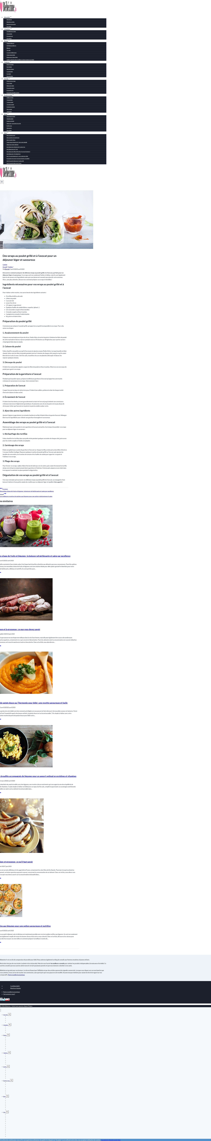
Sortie (4, 1066)
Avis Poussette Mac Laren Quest (14, 163)
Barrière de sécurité (11, 24)
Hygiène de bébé (10, 121)
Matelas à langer (10, 69)
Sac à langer (9, 67)
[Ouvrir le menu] (2, 182)
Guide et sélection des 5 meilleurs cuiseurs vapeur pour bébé (20, 59)
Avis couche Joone (11, 135)
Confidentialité (15, 986)
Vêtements (9, 128)
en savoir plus (116, 1140)
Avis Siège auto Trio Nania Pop (13, 154)
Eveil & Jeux (9, 125)
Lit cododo (9, 38)
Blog (4, 1096)
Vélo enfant (9, 109)
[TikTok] (4, 1000)
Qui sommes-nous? (9, 994)
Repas (5, 1035)
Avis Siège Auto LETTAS (12, 149)
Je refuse (109, 1140)
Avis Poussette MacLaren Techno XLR (15, 161)
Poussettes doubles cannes (13, 92)
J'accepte (104, 1140)
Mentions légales (15, 988)
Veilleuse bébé (10, 97)
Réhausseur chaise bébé (12, 57)
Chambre (5, 1025)
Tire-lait (8, 50)
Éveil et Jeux (6, 1080)
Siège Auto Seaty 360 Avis (12, 144)
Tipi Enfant (9, 111)
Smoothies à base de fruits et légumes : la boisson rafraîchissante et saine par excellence (27, 490)
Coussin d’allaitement (11, 52)
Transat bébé (10, 100)
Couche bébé (10, 71)
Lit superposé (10, 36)
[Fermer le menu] (0, 1010)
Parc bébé (9, 26)
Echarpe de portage (11, 81)
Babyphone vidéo (11, 22)
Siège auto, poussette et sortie (14, 123)
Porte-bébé (9, 83)
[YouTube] (6, 1000)
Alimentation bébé (11, 116)
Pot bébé (9, 74)
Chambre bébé (10, 118)
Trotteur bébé (10, 102)
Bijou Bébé (9, 130)
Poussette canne (10, 88)
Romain (7, 269)
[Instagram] (1, 1000)
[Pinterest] (9, 1000)
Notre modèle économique (16, 975)
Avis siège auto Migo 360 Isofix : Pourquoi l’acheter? (18, 151)
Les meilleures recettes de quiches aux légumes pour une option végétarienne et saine (26, 495)
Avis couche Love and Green (13, 137)
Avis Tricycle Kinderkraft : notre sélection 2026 (17, 156)
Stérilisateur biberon (11, 45)
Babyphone (9, 19)
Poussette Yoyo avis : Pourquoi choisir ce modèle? (18, 158)
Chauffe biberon (10, 43)
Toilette (5, 1053)
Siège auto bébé (10, 85)
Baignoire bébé (10, 64)
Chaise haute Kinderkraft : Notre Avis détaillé (17, 142)
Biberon (8, 48)
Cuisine (5, 265)
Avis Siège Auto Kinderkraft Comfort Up (16, 147)
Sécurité (5, 1014)
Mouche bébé (10, 76)
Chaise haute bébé (11, 55)
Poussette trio (10, 90)
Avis (4, 1112)
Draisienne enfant (11, 107)
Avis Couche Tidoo (11, 140)
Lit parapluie (9, 33)
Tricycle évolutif (10, 104)
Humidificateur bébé (11, 31)
